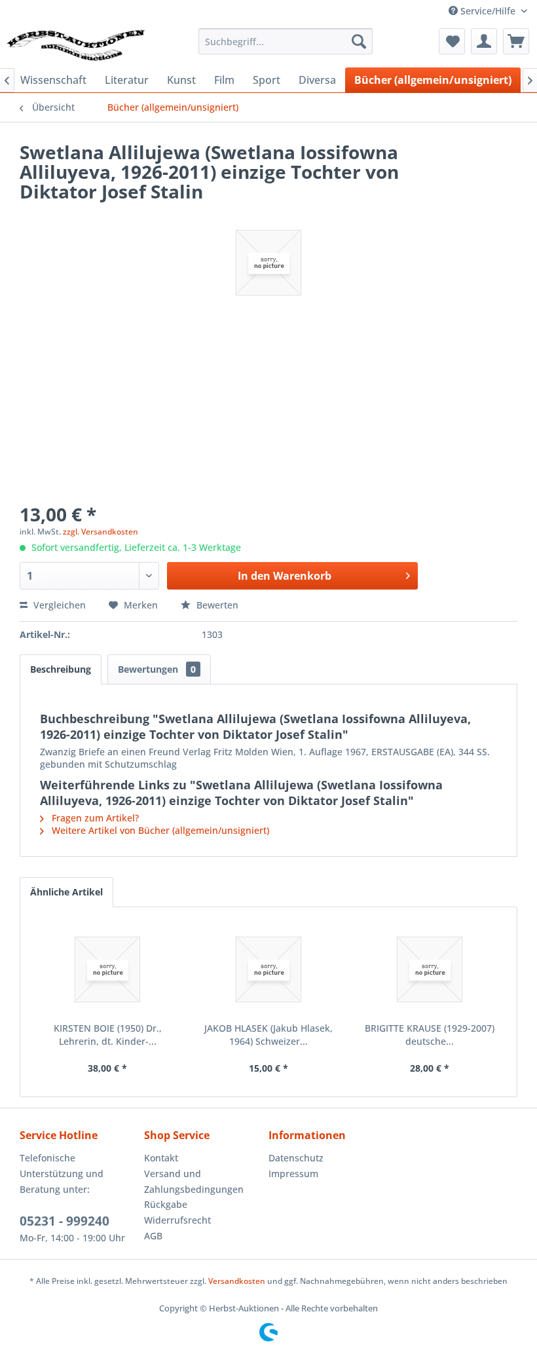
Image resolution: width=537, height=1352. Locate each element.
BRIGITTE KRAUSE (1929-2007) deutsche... (429, 1034)
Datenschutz (296, 1158)
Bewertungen (157, 669)
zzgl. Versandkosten (100, 531)
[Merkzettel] (452, 41)
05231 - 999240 (64, 1221)
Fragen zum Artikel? (94, 818)
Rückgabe (165, 1204)
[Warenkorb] (516, 41)
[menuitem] (285, 41)
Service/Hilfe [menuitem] (488, 11)
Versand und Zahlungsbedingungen (194, 1181)
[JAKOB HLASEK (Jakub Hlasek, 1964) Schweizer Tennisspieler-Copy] (268, 969)
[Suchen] (359, 41)
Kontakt (161, 1158)
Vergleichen (58, 605)
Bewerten (216, 605)
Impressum (293, 1173)
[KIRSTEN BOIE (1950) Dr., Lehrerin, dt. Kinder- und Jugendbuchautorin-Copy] (107, 969)
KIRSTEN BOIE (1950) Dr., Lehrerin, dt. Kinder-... (108, 1034)
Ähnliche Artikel (66, 892)
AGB (153, 1236)
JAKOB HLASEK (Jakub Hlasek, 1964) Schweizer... (268, 1034)
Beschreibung (60, 669)
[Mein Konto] (484, 41)
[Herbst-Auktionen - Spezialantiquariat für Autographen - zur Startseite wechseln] (76, 44)
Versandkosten (236, 1280)
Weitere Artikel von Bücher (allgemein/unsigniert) (159, 830)
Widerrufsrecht (177, 1220)
